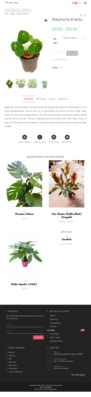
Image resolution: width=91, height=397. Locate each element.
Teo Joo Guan (11, 3)
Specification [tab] (41, 99)
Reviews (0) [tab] (62, 99)
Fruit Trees (53, 326)
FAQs (10, 359)
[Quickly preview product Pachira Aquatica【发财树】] (43, 234)
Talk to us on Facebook (61, 368)
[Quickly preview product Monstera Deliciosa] (43, 164)
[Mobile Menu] (84, 3)
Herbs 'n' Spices (55, 337)
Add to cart (72, 53)
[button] (46, 20)
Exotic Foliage (54, 334)
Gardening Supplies (56, 341)
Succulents (66, 239)
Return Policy (13, 365)
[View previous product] (81, 15)
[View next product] (84, 15)
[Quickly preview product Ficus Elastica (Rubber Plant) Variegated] (85, 164)
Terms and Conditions (16, 372)
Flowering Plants (55, 323)
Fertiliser (53, 316)
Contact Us (12, 356)
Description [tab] (28, 99)
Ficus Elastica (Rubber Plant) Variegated (67, 215)
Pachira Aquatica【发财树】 (24, 284)
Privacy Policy (13, 368)
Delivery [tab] (52, 99)
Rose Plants (54, 319)
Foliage (60, 68)
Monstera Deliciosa (24, 213)
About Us (11, 352)
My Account (12, 362)
